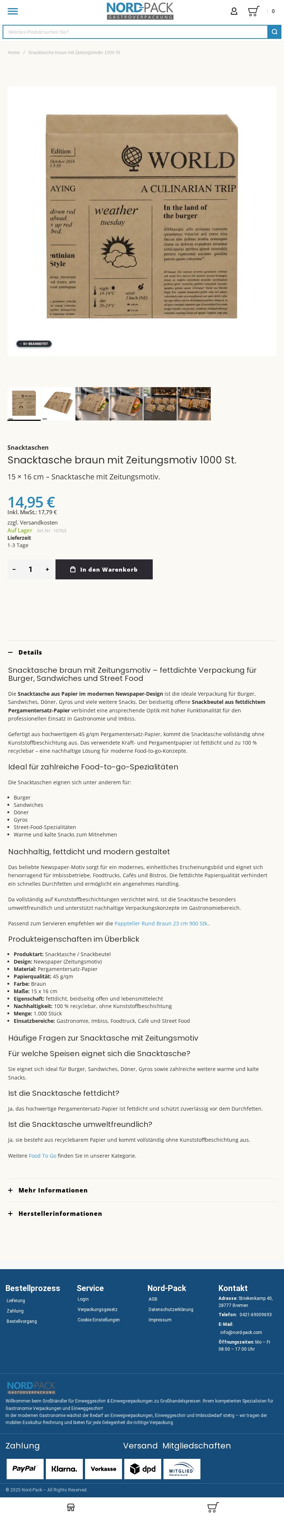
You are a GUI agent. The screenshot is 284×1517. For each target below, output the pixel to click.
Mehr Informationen (53, 1190)
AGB (153, 1299)
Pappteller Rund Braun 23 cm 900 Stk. (162, 923)
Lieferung (16, 1300)
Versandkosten (39, 522)
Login (83, 1299)
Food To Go (42, 1155)
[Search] (274, 32)
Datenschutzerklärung (171, 1309)
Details (30, 652)
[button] (58, 403)
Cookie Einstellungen (99, 1320)
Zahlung (15, 1311)
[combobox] (142, 32)
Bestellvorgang (22, 1321)
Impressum (160, 1320)
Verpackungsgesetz (98, 1309)
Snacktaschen (28, 447)
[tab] (142, 652)
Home (14, 52)
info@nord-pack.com (241, 1332)
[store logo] (140, 11)
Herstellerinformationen (60, 1214)
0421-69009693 (256, 1314)
